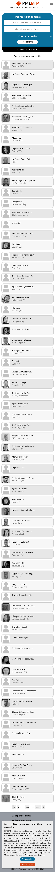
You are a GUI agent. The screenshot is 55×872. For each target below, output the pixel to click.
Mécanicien (17, 138)
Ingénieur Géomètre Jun (23, 510)
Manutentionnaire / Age (23, 233)
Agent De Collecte (20, 488)
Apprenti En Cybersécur (23, 286)
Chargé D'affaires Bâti (22, 371)
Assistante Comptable (21, 63)
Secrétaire (16, 680)
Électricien (16, 223)
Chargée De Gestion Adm (24, 616)
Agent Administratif (20, 403)
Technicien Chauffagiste (22, 116)
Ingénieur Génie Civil (21, 159)
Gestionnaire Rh (19, 669)
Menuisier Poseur (20, 456)
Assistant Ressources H (23, 212)
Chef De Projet (18, 797)
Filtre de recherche (27, 36)
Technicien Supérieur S (22, 276)
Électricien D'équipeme (23, 414)
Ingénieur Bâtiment (20, 542)
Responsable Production (22, 435)
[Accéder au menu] (51, 3)
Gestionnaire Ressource (23, 658)
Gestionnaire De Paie (21, 393)
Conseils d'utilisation (27, 49)
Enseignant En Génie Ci (23, 350)
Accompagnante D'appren (24, 180)
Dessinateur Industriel (21, 340)
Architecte (16, 244)
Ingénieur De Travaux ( (22, 573)
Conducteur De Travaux (23, 605)
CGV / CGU (25, 838)
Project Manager (19, 382)
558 (27, 807)
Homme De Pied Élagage (23, 765)
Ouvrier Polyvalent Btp (22, 595)
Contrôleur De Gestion (23, 701)
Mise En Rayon (18, 775)
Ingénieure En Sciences (23, 148)
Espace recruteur (23, 820)
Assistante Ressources (22, 648)
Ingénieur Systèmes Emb (23, 74)
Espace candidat (23, 815)
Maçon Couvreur (19, 584)
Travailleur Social (19, 627)
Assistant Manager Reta (23, 478)
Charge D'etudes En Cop (23, 712)
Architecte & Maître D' (22, 297)
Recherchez (27, 42)
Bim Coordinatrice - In (22, 318)
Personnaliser (27, 859)
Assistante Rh (18, 169)
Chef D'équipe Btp (20, 265)
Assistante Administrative (23, 106)
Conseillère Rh (18, 563)
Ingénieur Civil (18, 467)
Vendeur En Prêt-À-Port (23, 127)
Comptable (17, 191)
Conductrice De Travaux (23, 552)
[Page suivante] (43, 807)
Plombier (16, 308)
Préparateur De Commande (24, 690)
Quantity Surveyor (20, 637)
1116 (38, 807)
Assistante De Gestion (22, 329)
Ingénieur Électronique (22, 84)
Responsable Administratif (23, 255)
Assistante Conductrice (23, 531)
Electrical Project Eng (22, 733)
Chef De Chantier (19, 786)
